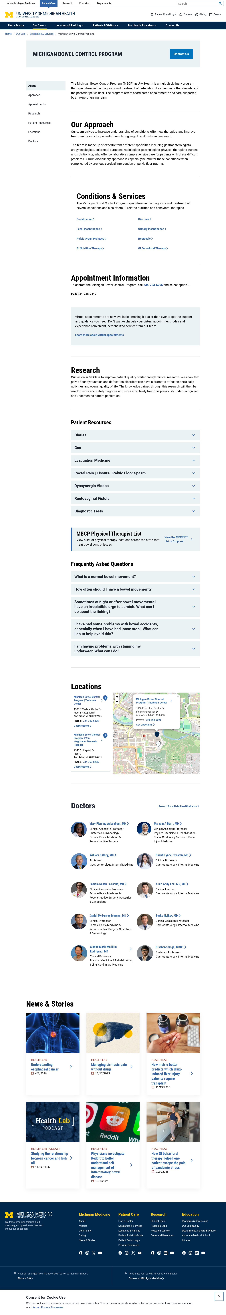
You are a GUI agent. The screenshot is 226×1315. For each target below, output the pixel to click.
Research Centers (160, 1230)
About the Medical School (196, 1235)
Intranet (186, 1240)
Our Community (190, 1225)
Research (67, 3)
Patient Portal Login (129, 1240)
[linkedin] (165, 1253)
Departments (104, 3)
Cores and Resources (162, 1235)
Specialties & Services (130, 1225)
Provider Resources (128, 1245)
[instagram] (87, 1253)
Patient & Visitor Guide (130, 1235)
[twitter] (93, 1253)
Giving (82, 1235)
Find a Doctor (16, 25)
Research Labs (159, 1225)
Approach (34, 95)
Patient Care (49, 3)
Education (84, 3)
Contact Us (172, 25)
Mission (83, 1225)
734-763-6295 (153, 285)
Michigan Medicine (94, 1214)
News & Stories (87, 1240)
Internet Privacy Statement (47, 1307)
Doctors (33, 141)
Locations (34, 132)
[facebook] (81, 1253)
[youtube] (100, 1253)
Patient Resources (39, 122)
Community (85, 1230)
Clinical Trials (158, 1221)
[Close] (219, 1296)
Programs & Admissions (195, 1221)
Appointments (37, 104)
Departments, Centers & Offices (199, 1230)
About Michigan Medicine (21, 3)
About (32, 85)
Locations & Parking (129, 1230)
